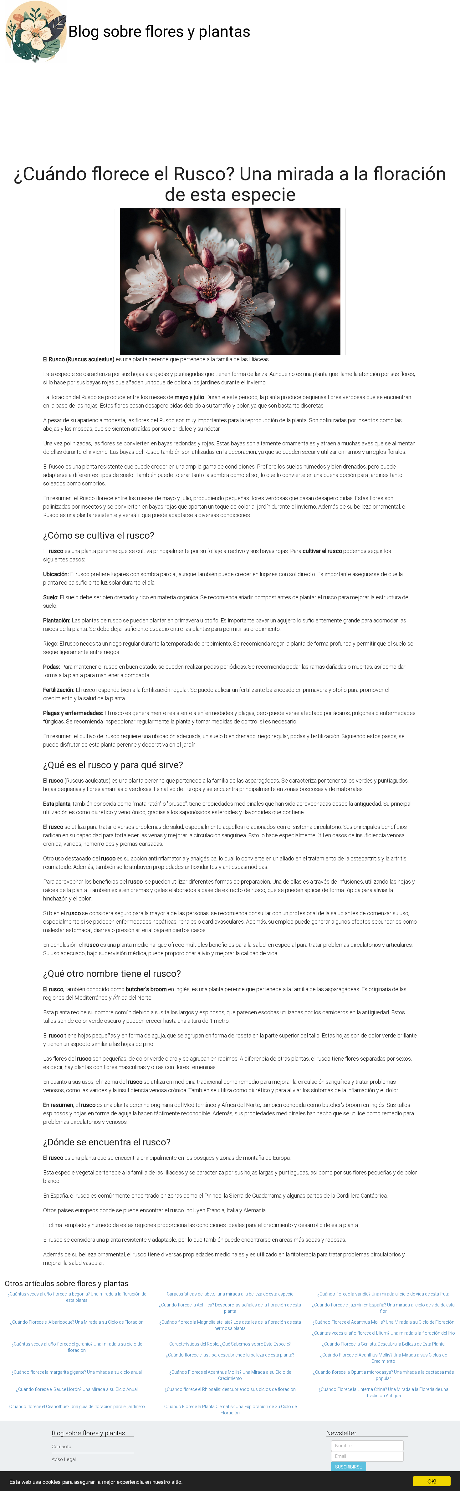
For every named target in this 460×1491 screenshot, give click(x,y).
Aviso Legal (64, 1459)
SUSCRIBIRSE (348, 1466)
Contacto (61, 1446)
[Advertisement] (230, 110)
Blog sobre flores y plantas (159, 32)
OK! (432, 1481)
